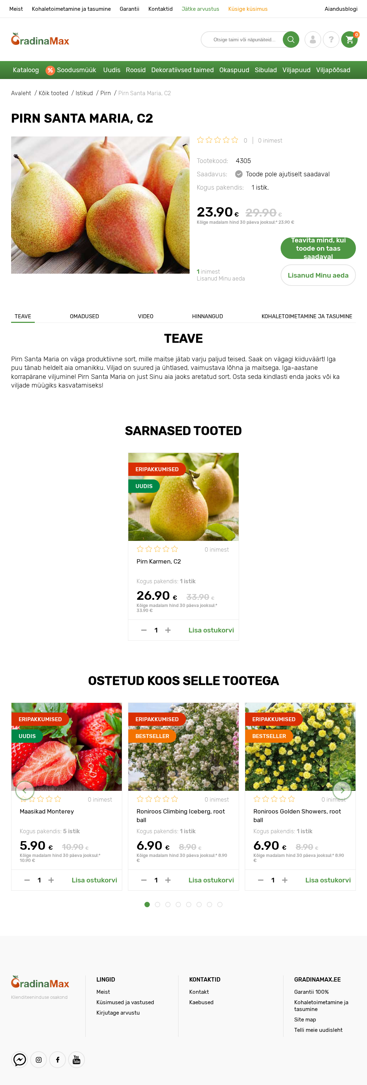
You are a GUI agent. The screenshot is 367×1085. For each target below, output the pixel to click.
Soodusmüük (76, 70)
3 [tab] (168, 904)
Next (342, 790)
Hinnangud (207, 316)
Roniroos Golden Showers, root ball (297, 815)
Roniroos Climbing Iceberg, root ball (181, 815)
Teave (23, 316)
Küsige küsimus (248, 9)
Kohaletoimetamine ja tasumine (71, 9)
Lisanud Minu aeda (318, 275)
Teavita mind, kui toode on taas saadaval (318, 248)
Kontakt (199, 992)
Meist (16, 9)
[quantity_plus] (168, 630)
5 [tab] (188, 904)
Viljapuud (296, 70)
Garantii (129, 9)
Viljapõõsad (333, 70)
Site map (305, 1019)
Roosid (136, 70)
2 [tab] (157, 904)
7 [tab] (209, 904)
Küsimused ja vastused (125, 1002)
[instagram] (38, 1059)
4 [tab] (178, 904)
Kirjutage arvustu (118, 1013)
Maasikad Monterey (47, 811)
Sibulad (266, 70)
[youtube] (76, 1059)
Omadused (84, 316)
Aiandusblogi (341, 9)
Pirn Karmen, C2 (159, 561)
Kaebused (201, 1002)
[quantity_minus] (144, 630)
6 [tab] (199, 904)
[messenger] (19, 1059)
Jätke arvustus (200, 9)
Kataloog (26, 70)
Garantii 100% (311, 992)
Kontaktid (160, 9)
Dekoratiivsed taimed (182, 70)
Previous (24, 790)
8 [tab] (220, 904)
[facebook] (57, 1059)
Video (145, 316)
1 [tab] (147, 904)
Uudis (111, 70)
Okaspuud (234, 70)
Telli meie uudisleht (318, 1030)
